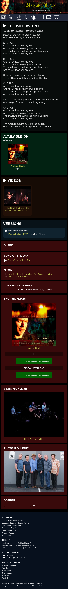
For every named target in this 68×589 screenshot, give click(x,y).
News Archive (18, 520)
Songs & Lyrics (17, 525)
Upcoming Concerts (9, 523)
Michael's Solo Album (18, 276)
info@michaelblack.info (23, 543)
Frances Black (7, 570)
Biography (12, 530)
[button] (5, 25)
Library (4, 530)
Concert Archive (23, 523)
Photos (4, 533)
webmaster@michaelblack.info (26, 548)
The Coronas (7, 573)
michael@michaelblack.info (24, 545)
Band (17, 528)
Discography (6, 525)
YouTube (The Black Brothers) (17, 558)
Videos (11, 533)
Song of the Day (8, 528)
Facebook (9, 555)
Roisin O (5, 578)
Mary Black (6, 568)
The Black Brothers (9, 565)
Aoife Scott (6, 575)
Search (9, 500)
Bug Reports (6, 535)
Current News (7, 520)
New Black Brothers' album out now (31, 274)
